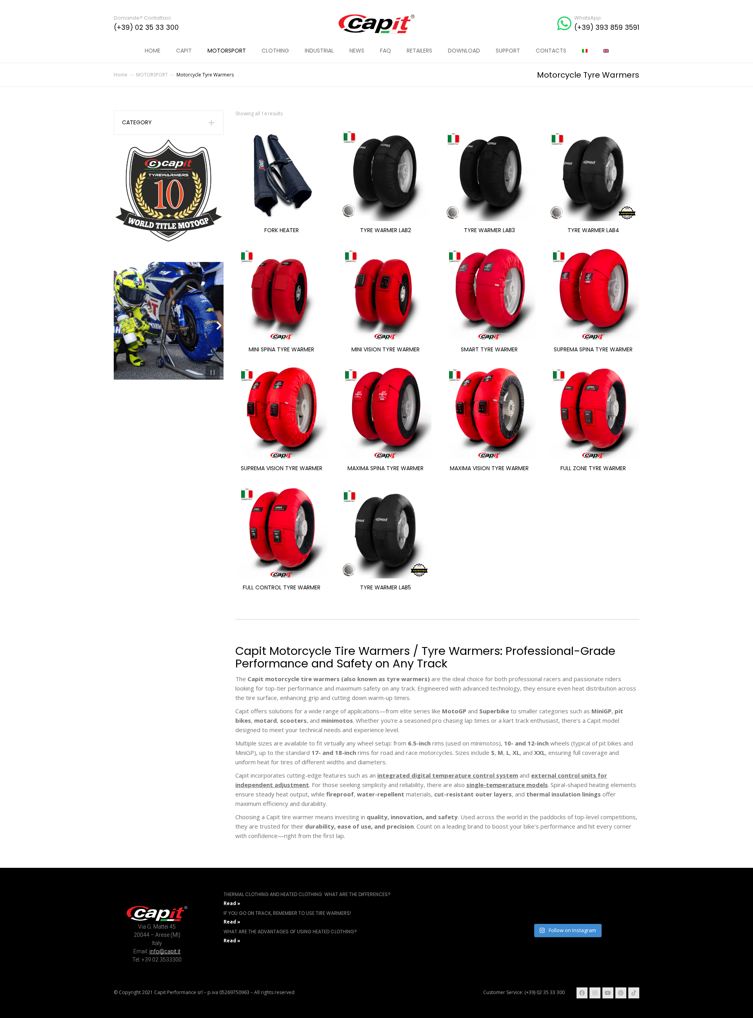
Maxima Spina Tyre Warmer (385, 468)
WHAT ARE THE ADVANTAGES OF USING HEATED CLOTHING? (290, 931)
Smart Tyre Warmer (489, 349)
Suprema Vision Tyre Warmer (281, 468)
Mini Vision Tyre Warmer (385, 349)
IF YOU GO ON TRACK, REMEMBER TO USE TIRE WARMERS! (287, 913)
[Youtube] (607, 992)
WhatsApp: (588, 18)
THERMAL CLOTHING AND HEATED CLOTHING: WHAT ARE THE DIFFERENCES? (307, 894)
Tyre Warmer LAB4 (593, 230)
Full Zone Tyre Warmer (593, 468)
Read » (232, 903)
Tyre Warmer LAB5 (385, 587)
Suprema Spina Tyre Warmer (593, 349)
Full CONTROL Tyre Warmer (281, 587)
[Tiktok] (633, 992)
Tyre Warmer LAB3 (489, 230)
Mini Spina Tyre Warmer (281, 349)
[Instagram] (594, 992)
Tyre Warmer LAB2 (385, 230)
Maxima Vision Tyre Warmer (489, 468)
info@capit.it (164, 951)
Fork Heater (281, 230)
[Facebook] (582, 992)
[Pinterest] (620, 992)
